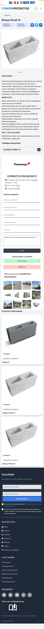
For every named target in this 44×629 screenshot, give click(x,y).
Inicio (6, 527)
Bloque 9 (6, 362)
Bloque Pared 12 (9, 413)
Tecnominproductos (8, 582)
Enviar (22, 251)
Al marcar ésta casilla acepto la (23, 505)
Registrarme (22, 499)
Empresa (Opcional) (10, 207)
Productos (7, 538)
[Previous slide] (5, 49)
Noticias (7, 542)
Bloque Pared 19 (9, 464)
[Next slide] (39, 49)
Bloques (7, 15)
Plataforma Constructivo (10, 574)
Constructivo (6, 562)
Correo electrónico (9, 222)
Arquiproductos (7, 578)
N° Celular (6, 230)
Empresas (6, 535)
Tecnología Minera (8, 566)
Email (23, 267)
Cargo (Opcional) (9, 215)
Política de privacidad (8, 621)
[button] (19, 72)
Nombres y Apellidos (10, 200)
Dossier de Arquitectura (10, 570)
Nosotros (6, 531)
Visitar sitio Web (14, 189)
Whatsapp (23, 261)
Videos (6, 546)
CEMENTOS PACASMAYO (21, 25)
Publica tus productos (11, 550)
